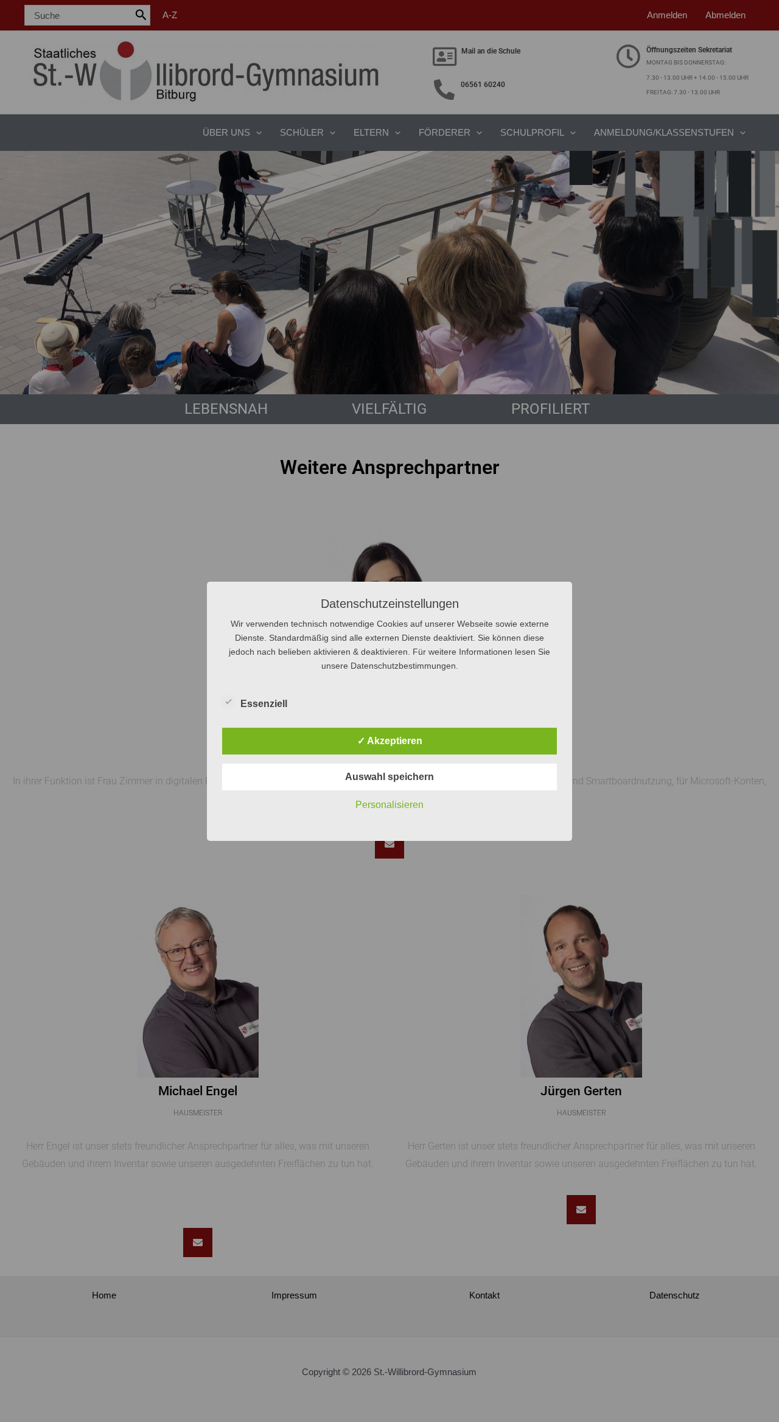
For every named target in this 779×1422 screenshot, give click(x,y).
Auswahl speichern (389, 777)
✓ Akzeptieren (389, 741)
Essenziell (263, 704)
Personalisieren (389, 805)
